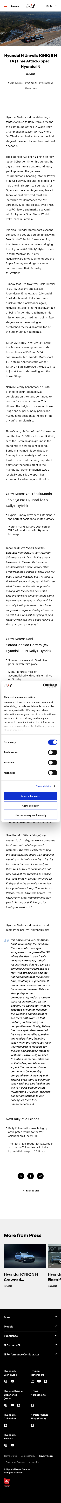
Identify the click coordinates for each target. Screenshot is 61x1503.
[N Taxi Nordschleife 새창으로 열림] (32, 1405)
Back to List (32, 1190)
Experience (11, 1336)
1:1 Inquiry (34, 1462)
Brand (7, 1317)
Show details (43, 786)
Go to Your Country (15, 1462)
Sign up (15, 6)
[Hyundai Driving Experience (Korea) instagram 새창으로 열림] (6, 1405)
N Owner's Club (13, 1345)
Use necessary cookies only (30, 815)
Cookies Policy (28, 1455)
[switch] (52, 752)
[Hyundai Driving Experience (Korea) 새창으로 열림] (19, 1405)
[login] (56, 6)
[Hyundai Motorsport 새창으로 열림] (45, 1381)
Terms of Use (10, 1455)
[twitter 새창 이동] (21, 1176)
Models (8, 1326)
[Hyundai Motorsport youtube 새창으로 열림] (39, 1381)
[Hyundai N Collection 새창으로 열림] (6, 1425)
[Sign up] (56, 6)
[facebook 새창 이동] (30, 1176)
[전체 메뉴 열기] (5, 6)
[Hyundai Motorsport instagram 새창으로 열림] (32, 1381)
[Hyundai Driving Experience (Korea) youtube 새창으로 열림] (12, 1405)
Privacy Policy (46, 1456)
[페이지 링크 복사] (40, 1176)
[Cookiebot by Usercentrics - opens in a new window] (43, 685)
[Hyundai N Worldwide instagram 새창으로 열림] (6, 1381)
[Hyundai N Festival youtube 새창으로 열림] (12, 1445)
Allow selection (30, 805)
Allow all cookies (30, 796)
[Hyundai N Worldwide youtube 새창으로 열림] (12, 1381)
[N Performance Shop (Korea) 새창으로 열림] (32, 1425)
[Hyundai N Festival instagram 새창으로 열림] (6, 1445)
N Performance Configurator (21, 1354)
